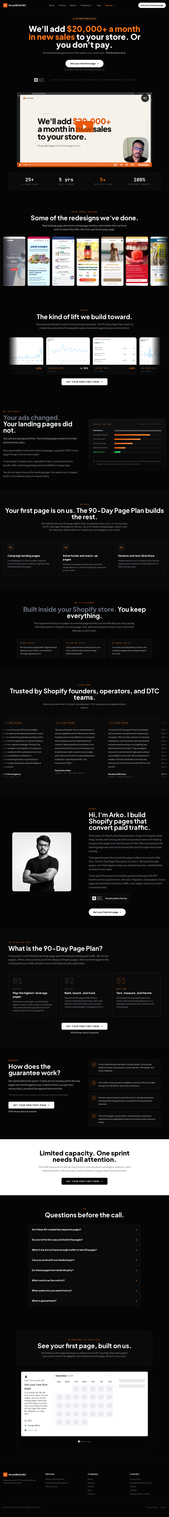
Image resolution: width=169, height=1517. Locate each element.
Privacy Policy (152, 1507)
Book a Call (135, 1479)
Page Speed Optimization (56, 1483)
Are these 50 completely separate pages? (84, 1229)
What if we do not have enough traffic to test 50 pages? (84, 1249)
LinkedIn (133, 1490)
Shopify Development (55, 1479)
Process (62, 5)
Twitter (133, 1486)
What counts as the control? (84, 1280)
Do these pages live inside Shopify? (84, 1270)
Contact (91, 1494)
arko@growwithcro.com (141, 1483)
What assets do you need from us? (84, 1290)
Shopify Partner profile (139, 1494)
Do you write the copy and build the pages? (84, 1239)
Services (108, 5)
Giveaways (85, 5)
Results (73, 5)
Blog (99, 5)
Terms (163, 1507)
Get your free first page (152, 5)
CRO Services (51, 1486)
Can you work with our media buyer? (84, 1259)
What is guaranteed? (84, 1300)
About (52, 5)
